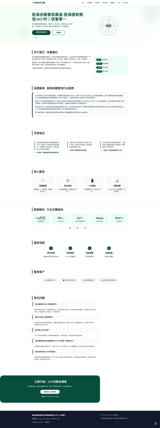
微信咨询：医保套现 (50, 392)
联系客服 (60, 68)
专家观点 (97, 3)
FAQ (119, 3)
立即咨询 (125, 3)
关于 (83, 3)
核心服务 (105, 3)
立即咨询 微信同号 (41, 32)
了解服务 (58, 32)
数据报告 (112, 3)
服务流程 (50, 68)
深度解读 (89, 3)
